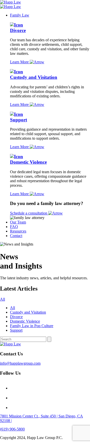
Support (18, 119)
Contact (16, 236)
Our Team (18, 222)
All (2, 299)
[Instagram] (14, 388)
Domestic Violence (28, 162)
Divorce (18, 30)
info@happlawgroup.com (20, 363)
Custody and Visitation (33, 77)
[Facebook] (14, 398)
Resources (18, 231)
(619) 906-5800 (12, 429)
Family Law (19, 15)
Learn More (20, 62)
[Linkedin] (14, 407)
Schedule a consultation (29, 213)
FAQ (14, 227)
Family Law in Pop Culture (31, 326)
